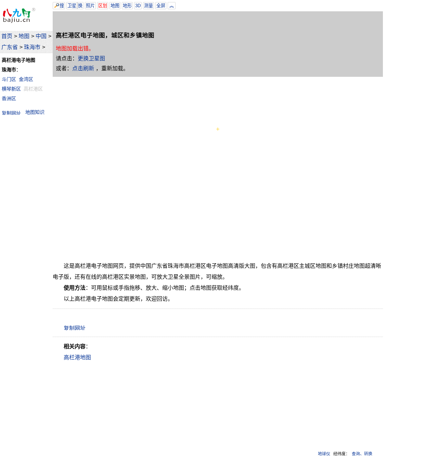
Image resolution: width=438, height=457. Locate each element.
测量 (148, 5)
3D (138, 5)
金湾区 (26, 79)
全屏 (160, 5)
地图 (23, 36)
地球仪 (324, 454)
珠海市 (32, 47)
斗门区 (9, 79)
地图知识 (34, 112)
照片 (90, 5)
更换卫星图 (91, 58)
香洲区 (9, 98)
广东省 (9, 47)
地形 (127, 5)
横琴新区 (11, 89)
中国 (41, 36)
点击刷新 (83, 68)
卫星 (71, 5)
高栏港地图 (77, 357)
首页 (6, 36)
